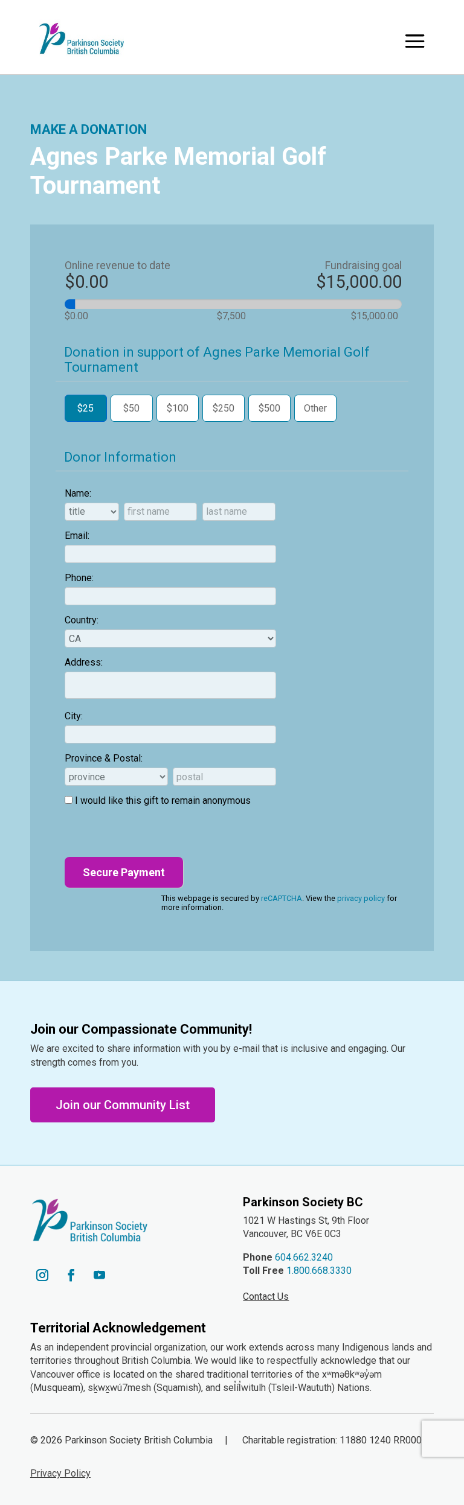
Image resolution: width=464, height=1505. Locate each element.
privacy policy (361, 898)
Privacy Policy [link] (60, 1473)
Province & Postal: (104, 758)
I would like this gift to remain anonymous (163, 800)
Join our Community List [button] (123, 1105)
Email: (77, 535)
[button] (415, 41)
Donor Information (120, 457)
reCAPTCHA (281, 898)
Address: (84, 662)
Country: (81, 620)
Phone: (79, 578)
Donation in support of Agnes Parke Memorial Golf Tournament (217, 360)
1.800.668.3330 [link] (319, 1270)
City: (74, 716)
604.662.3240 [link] (304, 1257)
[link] (81, 38)
